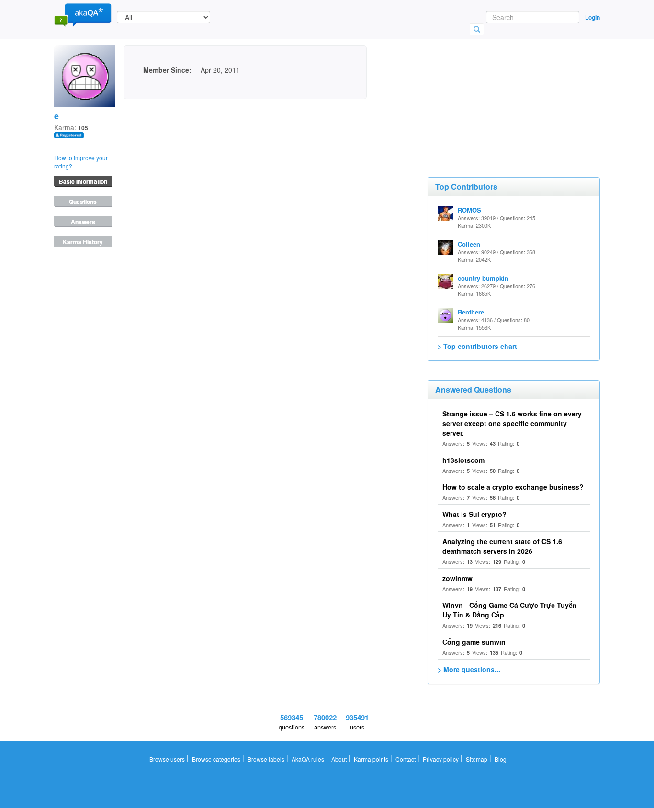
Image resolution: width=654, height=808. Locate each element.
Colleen (469, 243)
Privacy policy (441, 759)
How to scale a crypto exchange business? (513, 487)
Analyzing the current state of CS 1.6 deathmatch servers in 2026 (502, 546)
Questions (83, 201)
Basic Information (83, 181)
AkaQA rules (308, 759)
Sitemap (476, 759)
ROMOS (469, 209)
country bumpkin (483, 277)
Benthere (471, 311)
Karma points (371, 759)
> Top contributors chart (477, 346)
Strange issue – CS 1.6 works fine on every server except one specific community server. (512, 423)
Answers (83, 221)
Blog (501, 759)
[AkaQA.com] (83, 14)
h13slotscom (463, 460)
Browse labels (266, 759)
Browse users (167, 759)
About (339, 759)
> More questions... (469, 669)
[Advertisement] (499, 93)
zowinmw (457, 578)
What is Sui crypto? (474, 514)
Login (592, 17)
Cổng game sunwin (474, 642)
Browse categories (216, 759)
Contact (405, 759)
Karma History (83, 241)
